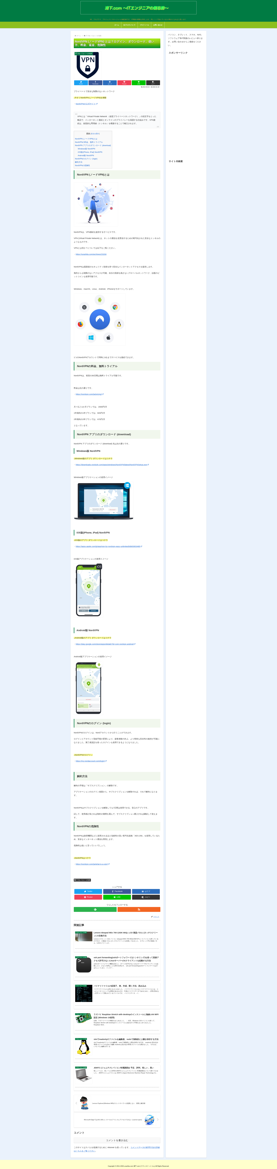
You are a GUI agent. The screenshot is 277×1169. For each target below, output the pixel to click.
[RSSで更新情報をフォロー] (139, 909)
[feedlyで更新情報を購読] (95, 909)
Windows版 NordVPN (86, 149)
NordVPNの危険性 (82, 165)
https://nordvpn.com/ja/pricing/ (89, 394)
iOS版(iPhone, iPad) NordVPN (90, 152)
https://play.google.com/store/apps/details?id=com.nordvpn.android (105, 644)
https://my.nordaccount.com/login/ (90, 761)
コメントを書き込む (117, 1140)
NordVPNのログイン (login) (86, 159)
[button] (153, 82)
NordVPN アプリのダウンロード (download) (93, 145)
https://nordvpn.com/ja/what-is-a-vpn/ (92, 864)
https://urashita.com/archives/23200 (91, 254)
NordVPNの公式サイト (86, 104)
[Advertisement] (184, 88)
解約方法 (78, 162)
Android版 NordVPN (86, 155)
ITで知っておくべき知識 (83, 880)
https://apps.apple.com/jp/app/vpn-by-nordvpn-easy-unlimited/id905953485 (108, 546)
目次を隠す (95, 134)
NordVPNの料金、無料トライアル (89, 142)
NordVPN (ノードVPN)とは (86, 139)
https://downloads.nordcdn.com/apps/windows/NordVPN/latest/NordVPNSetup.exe (111, 465)
